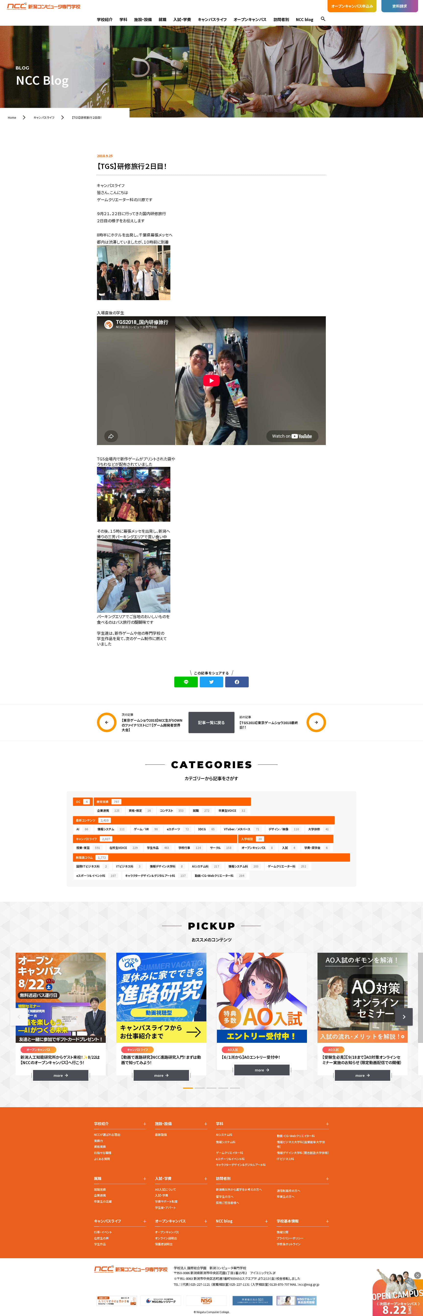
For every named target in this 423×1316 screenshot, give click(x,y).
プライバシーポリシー (290, 1238)
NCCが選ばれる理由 (107, 1134)
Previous (19, 1017)
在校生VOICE (123, 848)
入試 (288, 848)
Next (404, 1017)
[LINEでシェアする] (186, 682)
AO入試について (165, 1189)
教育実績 (108, 801)
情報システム (111, 829)
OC (81, 801)
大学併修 (318, 829)
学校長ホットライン (289, 1244)
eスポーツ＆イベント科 (96, 875)
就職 (162, 19)
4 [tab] (223, 1088)
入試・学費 (182, 19)
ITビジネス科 (128, 866)
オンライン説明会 (166, 1238)
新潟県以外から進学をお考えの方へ (239, 1189)
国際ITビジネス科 (91, 866)
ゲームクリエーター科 (287, 866)
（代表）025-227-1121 (195, 1284)
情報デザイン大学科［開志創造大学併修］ (303, 1153)
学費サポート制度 (166, 1201)
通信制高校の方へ (288, 1190)
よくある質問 (102, 1159)
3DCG (206, 829)
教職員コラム (91, 857)
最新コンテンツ (92, 820)
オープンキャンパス (250, 19)
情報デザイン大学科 (166, 866)
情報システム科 (243, 866)
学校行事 (189, 848)
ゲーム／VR (146, 829)
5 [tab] (235, 1088)
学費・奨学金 (316, 848)
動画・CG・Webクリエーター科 (219, 875)
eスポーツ (178, 829)
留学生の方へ (225, 1196)
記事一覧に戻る (211, 722)
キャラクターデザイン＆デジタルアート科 (155, 875)
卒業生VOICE (232, 810)
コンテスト (172, 810)
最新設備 (161, 1134)
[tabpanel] (60, 1017)
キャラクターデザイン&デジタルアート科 (241, 1165)
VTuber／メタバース (241, 829)
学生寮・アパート (165, 1207)
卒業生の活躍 (103, 1201)
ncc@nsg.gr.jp (309, 1284)
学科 (123, 19)
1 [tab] (188, 1088)
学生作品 (158, 848)
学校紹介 (105, 19)
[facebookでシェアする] (237, 682)
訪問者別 (281, 19)
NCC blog (304, 19)
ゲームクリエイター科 (229, 1153)
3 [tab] (211, 1088)
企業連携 (108, 810)
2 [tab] (200, 1088)
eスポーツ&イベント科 (230, 1159)
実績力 (98, 1141)
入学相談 (251, 839)
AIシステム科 (205, 866)
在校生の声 (101, 1238)
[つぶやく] (211, 682)
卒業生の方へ (285, 1196)
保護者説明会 (164, 1244)
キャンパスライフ (212, 19)
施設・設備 (143, 19)
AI (82, 829)
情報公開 (282, 1232)
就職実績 (100, 1189)
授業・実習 (88, 848)
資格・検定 (140, 810)
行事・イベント (103, 1232)
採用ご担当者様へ (227, 1202)
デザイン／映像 (284, 829)
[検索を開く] (323, 19)
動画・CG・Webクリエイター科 (296, 1136)
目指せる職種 (102, 1153)
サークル (220, 848)
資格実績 (100, 1146)
